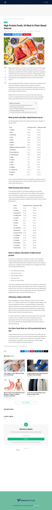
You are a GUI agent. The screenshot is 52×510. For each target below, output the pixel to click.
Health (5, 22)
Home (5, 18)
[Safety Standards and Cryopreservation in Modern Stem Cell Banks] (37, 366)
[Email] (5, 82)
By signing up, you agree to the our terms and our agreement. (26, 442)
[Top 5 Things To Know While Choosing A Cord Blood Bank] (14, 366)
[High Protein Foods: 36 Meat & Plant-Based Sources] (24, 64)
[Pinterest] (5, 79)
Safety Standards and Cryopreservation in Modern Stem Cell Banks (37, 374)
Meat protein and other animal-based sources (21, 105)
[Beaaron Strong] (26, 2)
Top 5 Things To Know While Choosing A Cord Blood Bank (14, 374)
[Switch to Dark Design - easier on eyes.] (45, 2)
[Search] (47, 2)
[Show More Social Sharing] (32, 34)
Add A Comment (26, 402)
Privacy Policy (33, 442)
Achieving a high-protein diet (17, 110)
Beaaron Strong (36, 505)
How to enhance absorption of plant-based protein (22, 108)
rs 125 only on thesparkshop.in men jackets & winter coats (36, 393)
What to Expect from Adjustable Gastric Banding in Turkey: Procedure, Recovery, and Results (14, 394)
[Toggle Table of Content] (35, 103)
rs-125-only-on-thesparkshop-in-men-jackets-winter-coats (15, 346)
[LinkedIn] (5, 77)
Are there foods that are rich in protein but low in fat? (23, 112)
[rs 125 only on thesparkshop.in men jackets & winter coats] (37, 385)
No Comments (31, 31)
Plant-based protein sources (17, 107)
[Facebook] (5, 71)
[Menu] (5, 2)
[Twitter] (5, 74)
